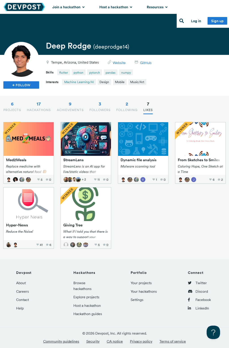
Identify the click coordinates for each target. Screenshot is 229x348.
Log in (196, 21)
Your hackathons (144, 291)
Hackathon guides (87, 313)
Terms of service (172, 341)
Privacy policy (141, 341)
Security (93, 341)
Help (20, 308)
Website (119, 62)
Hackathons (39, 106)
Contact (22, 299)
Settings (137, 299)
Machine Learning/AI (79, 82)
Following (127, 106)
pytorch (94, 73)
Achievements (70, 106)
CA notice (115, 341)
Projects (12, 106)
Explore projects (86, 297)
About (21, 283)
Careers (22, 291)
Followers (99, 106)
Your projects (141, 283)
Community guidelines (61, 341)
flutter (63, 73)
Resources (155, 7)
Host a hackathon (114, 7)
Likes (148, 106)
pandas (110, 73)
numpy (126, 73)
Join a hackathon (66, 7)
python (78, 73)
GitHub (145, 62)
